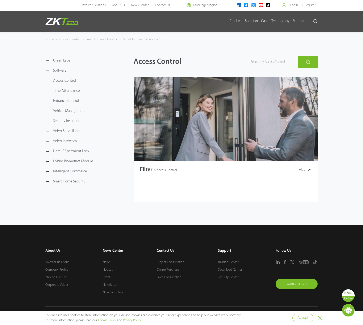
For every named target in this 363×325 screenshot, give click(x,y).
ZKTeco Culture (55, 277)
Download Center (230, 269)
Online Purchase (168, 269)
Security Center (228, 277)
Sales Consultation (169, 277)
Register (310, 5)
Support (299, 21)
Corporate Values (56, 285)
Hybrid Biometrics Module (73, 161)
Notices (108, 269)
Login (294, 5)
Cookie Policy (107, 320)
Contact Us (162, 5)
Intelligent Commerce (70, 171)
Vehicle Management (69, 111)
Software (60, 71)
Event (106, 277)
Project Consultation (170, 262)
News (106, 262)
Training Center (228, 262)
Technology (280, 21)
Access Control (158, 39)
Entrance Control (66, 101)
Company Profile (56, 269)
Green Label (62, 61)
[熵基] (61, 21)
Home (49, 39)
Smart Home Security (69, 181)
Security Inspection (68, 121)
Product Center (70, 39)
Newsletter (110, 285)
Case (264, 21)
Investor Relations (94, 5)
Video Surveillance (67, 131)
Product (236, 21)
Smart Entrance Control (101, 39)
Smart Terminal (133, 39)
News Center (140, 5)
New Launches (113, 292)
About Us (118, 5)
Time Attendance (66, 91)
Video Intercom (65, 141)
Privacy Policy (132, 320)
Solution (251, 21)
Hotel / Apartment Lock (71, 151)
